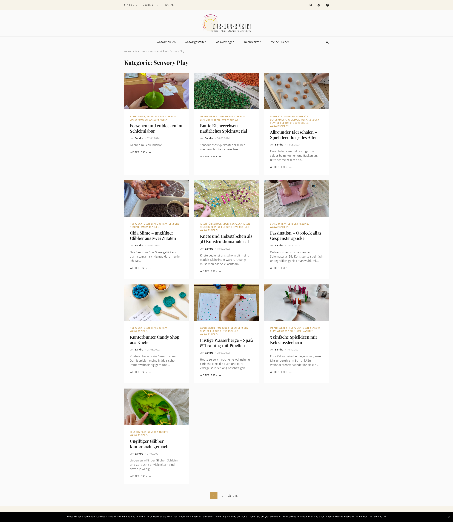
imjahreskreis (252, 42)
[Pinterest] (327, 5)
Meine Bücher (280, 42)
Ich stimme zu (378, 516)
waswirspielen (166, 42)
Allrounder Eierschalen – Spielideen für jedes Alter (293, 134)
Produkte (153, 116)
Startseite (130, 4)
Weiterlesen (139, 152)
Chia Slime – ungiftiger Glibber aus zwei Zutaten (153, 235)
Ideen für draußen (282, 116)
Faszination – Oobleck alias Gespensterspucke (295, 235)
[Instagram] (310, 5)
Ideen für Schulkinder (214, 223)
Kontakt (170, 4)
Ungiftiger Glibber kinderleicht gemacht (150, 443)
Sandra (139, 138)
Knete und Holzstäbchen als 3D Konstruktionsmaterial (226, 238)
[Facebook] (318, 5)
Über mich (149, 4)
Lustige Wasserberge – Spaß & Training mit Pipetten (226, 342)
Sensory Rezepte (210, 119)
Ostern (223, 116)
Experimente (137, 116)
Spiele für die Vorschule (292, 122)
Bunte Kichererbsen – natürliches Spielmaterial (223, 128)
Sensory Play (168, 116)
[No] (448, 517)
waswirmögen (225, 42)
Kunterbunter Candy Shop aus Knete (154, 339)
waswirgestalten (196, 42)
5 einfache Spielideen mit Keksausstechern (293, 339)
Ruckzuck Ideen (297, 119)
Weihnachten (305, 331)
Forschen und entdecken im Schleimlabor (156, 128)
